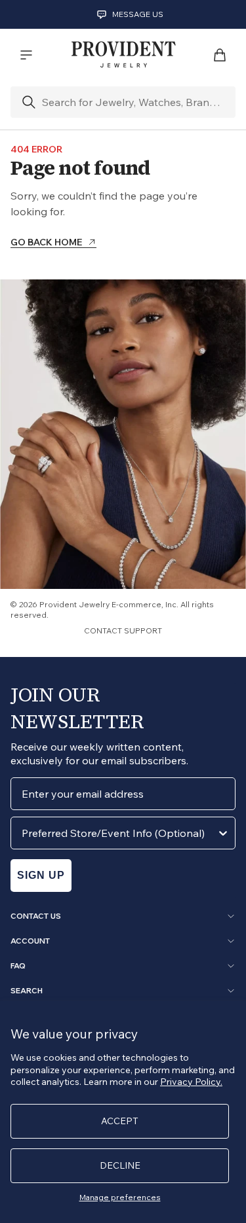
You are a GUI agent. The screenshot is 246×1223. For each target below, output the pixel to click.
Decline (120, 1165)
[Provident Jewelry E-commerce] (123, 55)
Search (26, 990)
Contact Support (123, 630)
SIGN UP (41, 875)
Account (30, 941)
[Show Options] (223, 833)
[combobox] (119, 833)
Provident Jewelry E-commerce (100, 604)
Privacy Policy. (191, 1082)
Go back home (46, 243)
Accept (119, 1121)
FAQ (18, 965)
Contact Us (35, 916)
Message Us (137, 14)
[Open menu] (26, 55)
